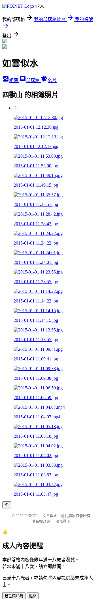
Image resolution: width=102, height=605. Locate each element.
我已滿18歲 (14, 596)
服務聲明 (63, 521)
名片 (52, 80)
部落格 (33, 80)
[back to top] (6, 504)
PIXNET (30, 516)
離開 (32, 596)
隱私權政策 (41, 521)
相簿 (14, 80)
